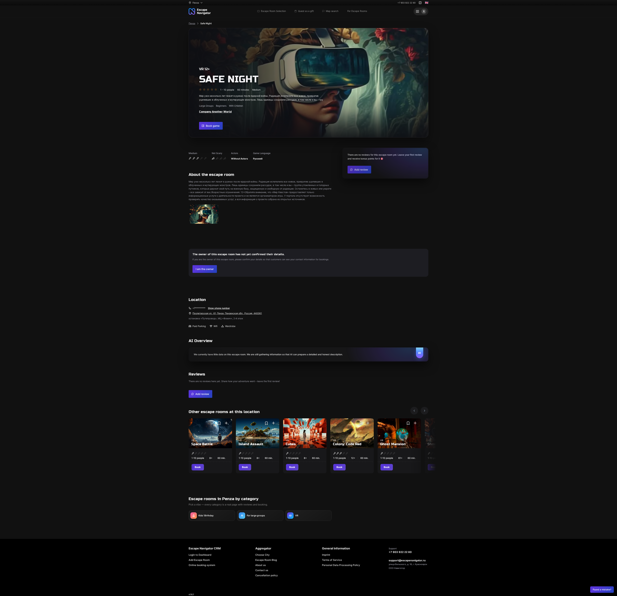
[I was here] (226, 423)
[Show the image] (204, 214)
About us (260, 565)
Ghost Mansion (393, 444)
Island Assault (250, 444)
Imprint (326, 554)
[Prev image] (414, 411)
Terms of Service (332, 559)
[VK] (420, 2)
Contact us (261, 570)
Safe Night (206, 23)
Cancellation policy (266, 575)
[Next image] (424, 411)
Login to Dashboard (200, 554)
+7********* (198, 308)
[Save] (219, 423)
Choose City (262, 554)
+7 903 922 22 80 (407, 2)
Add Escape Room (199, 559)
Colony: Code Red (347, 444)
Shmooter (435, 444)
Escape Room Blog (266, 559)
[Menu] (421, 11)
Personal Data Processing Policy (341, 565)
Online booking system (202, 565)
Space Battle (202, 444)
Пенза (192, 23)
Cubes (291, 444)
